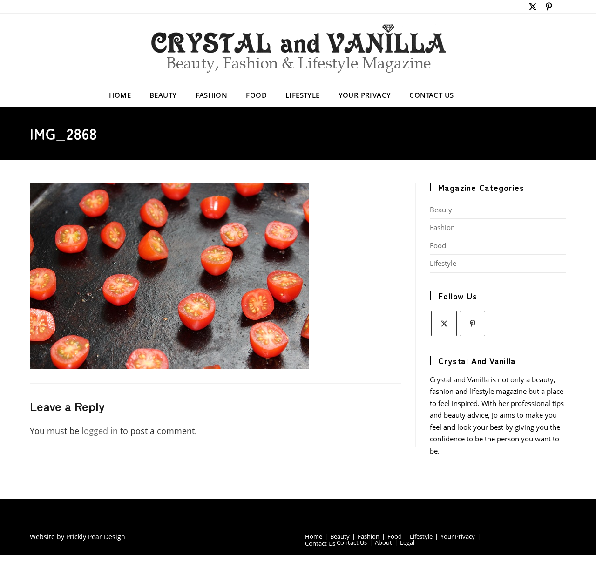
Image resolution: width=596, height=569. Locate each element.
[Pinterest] (472, 323)
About (383, 542)
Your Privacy (457, 536)
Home (313, 536)
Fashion (442, 227)
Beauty (441, 209)
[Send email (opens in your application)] (561, 6)
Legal (407, 542)
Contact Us (320, 543)
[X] (444, 323)
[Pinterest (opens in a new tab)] (549, 6)
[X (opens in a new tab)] (533, 6)
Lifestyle (443, 263)
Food (438, 245)
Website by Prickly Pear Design (77, 536)
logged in (99, 430)
